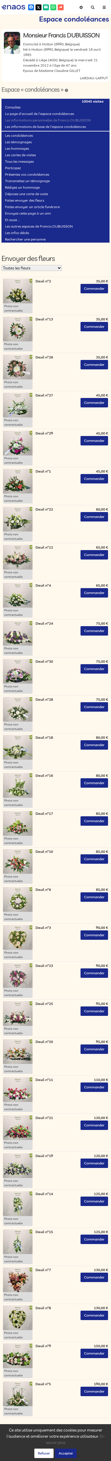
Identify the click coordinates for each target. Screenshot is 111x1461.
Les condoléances (19, 135)
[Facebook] (31, 7)
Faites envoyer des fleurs (24, 200)
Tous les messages (19, 161)
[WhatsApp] (53, 7)
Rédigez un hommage (22, 187)
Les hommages (17, 148)
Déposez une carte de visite (26, 194)
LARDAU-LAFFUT (94, 78)
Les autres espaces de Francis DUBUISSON (39, 226)
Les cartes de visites (20, 155)
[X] (38, 7)
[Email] (46, 7)
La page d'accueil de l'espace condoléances (39, 113)
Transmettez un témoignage (27, 181)
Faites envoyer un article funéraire (32, 207)
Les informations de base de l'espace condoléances (45, 126)
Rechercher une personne (25, 239)
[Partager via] (61, 7)
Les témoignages (18, 142)
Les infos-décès (17, 233)
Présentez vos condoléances (27, 174)
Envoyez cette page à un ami (28, 213)
